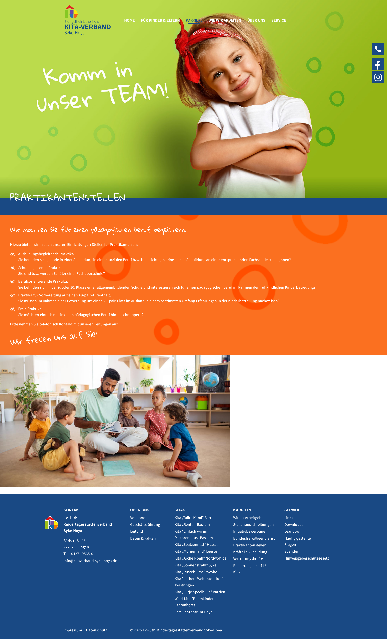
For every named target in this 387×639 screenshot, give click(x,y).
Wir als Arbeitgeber (249, 517)
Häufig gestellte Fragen (297, 541)
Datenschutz (96, 630)
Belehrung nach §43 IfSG (249, 568)
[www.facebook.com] (378, 63)
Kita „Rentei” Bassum (192, 524)
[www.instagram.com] (378, 76)
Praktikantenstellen (249, 545)
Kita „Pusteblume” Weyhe (196, 571)
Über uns (256, 20)
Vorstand (137, 517)
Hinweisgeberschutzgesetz (303, 558)
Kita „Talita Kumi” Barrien (196, 517)
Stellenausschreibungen (252, 524)
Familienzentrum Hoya (193, 611)
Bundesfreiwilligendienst (252, 538)
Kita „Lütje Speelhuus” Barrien (200, 591)
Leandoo (291, 531)
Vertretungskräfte (248, 558)
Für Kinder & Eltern (160, 20)
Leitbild (136, 531)
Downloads (293, 524)
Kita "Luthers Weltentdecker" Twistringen (199, 582)
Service (278, 20)
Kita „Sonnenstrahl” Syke (195, 565)
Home (129, 20)
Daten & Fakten (143, 538)
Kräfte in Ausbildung (250, 551)
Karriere (194, 20)
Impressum (72, 630)
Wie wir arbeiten (225, 20)
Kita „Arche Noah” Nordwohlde (201, 558)
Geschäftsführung (145, 524)
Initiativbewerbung (249, 531)
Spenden (291, 551)
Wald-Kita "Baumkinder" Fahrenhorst (195, 602)
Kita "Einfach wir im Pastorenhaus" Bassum (194, 534)
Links (288, 517)
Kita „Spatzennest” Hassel (196, 544)
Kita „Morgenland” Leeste (196, 551)
